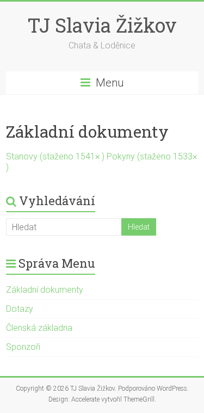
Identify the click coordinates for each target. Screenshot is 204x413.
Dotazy (19, 309)
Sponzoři (23, 347)
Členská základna (39, 328)
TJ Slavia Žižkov (102, 25)
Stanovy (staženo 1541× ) (56, 156)
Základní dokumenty (44, 290)
